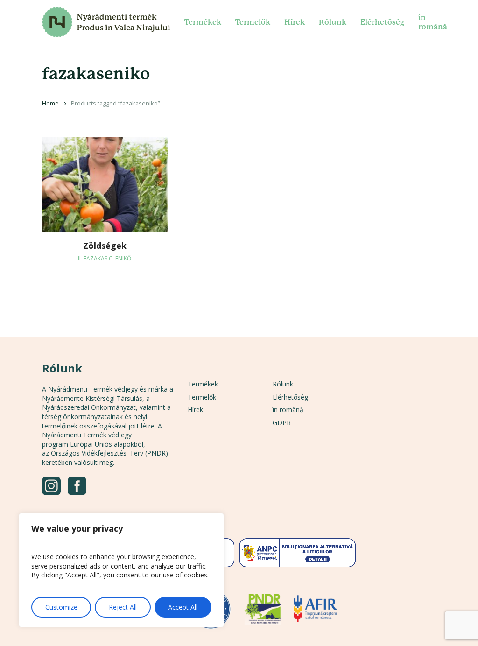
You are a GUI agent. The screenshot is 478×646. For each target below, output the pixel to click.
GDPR (282, 422)
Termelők (202, 397)
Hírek (195, 409)
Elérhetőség (290, 397)
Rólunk (283, 383)
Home (50, 103)
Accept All (182, 607)
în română (288, 409)
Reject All (123, 607)
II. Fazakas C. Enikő (104, 258)
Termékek (203, 383)
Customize (61, 607)
